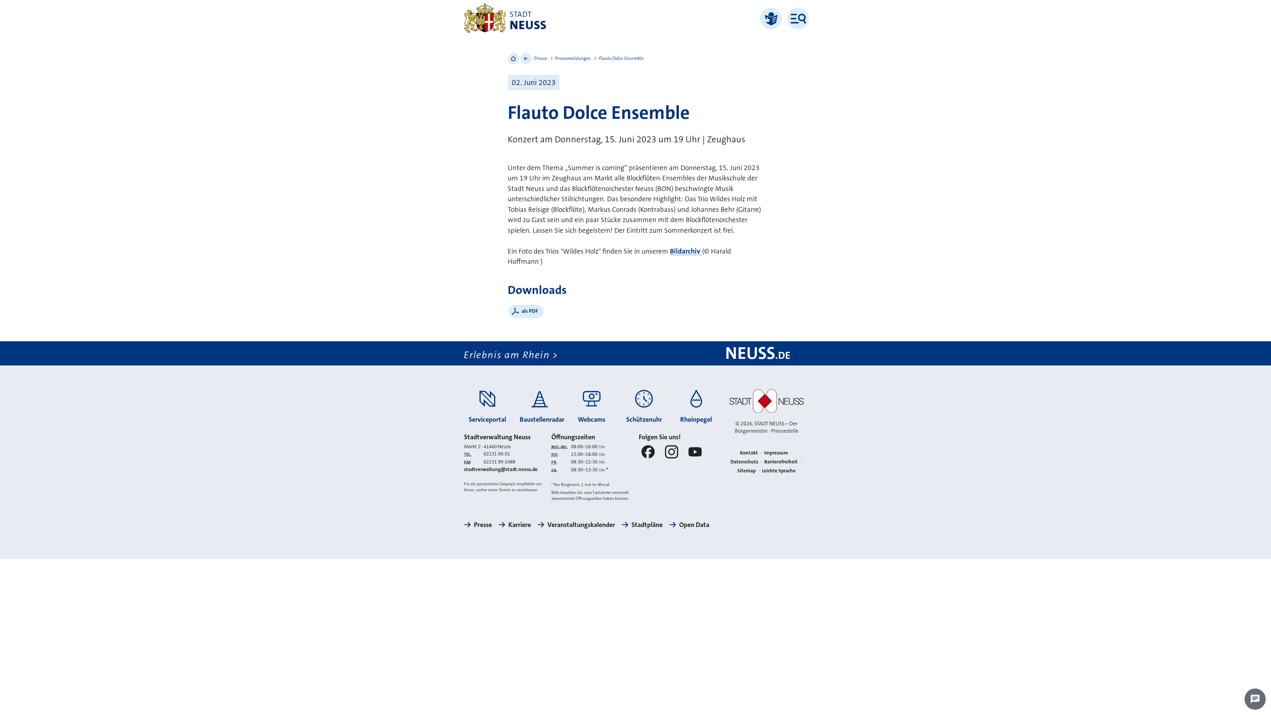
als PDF (530, 311)
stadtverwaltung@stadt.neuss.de (501, 469)
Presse (540, 58)
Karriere (519, 524)
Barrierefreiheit (781, 461)
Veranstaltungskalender (581, 524)
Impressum (776, 453)
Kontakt (749, 453)
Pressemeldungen (573, 58)
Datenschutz (744, 461)
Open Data (694, 524)
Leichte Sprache (779, 470)
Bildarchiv (686, 251)
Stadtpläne (647, 524)
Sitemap (746, 470)
